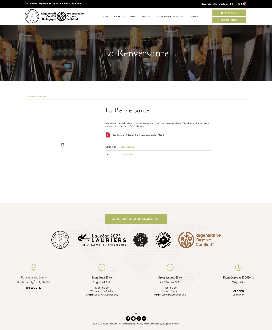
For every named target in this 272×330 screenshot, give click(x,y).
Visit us (146, 16)
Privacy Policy (142, 323)
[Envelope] (144, 318)
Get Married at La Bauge (169, 16)
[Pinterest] (133, 318)
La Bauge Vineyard (108, 323)
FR (136, 313)
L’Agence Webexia (171, 323)
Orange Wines (128, 154)
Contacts (194, 16)
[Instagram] (138, 318)
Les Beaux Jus (128, 146)
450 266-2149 (33, 288)
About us (119, 16)
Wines (133, 16)
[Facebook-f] (128, 318)
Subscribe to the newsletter (214, 3)
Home (106, 16)
